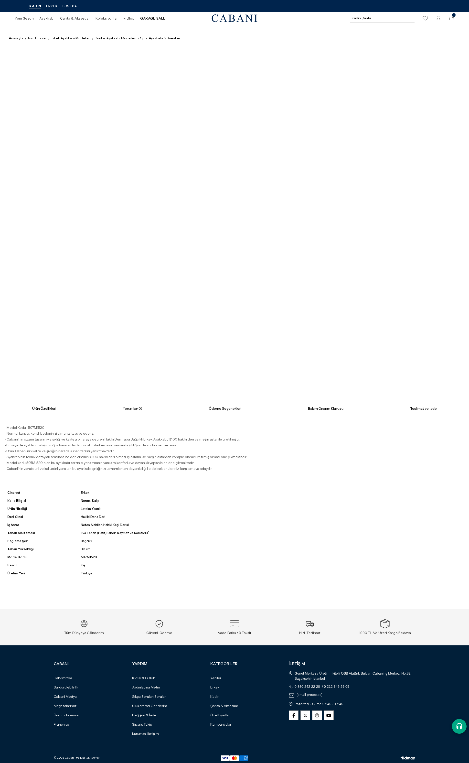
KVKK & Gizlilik (143, 678)
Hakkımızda (63, 678)
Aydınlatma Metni (146, 687)
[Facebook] (293, 715)
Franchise (61, 724)
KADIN (35, 6)
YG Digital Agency (87, 757)
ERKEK (52, 6)
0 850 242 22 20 (307, 686)
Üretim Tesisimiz (67, 715)
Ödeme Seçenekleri (225, 408)
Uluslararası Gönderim (149, 706)
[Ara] (410, 18)
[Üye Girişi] (438, 18)
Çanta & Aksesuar (224, 706)
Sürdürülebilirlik (66, 687)
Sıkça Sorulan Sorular (149, 696)
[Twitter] (305, 715)
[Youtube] (329, 715)
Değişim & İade (144, 715)
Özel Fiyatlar (220, 715)
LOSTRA (70, 6)
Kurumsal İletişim (145, 733)
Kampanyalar (220, 724)
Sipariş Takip (142, 724)
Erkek (214, 687)
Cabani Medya (65, 696)
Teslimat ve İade (423, 408)
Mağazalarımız (65, 706)
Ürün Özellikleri (44, 408)
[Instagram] (317, 715)
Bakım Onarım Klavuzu (325, 408)
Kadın (214, 696)
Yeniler (215, 678)
